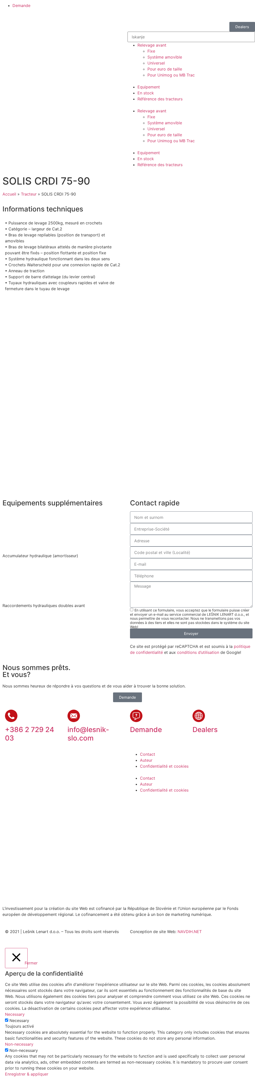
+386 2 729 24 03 (29, 733)
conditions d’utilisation (198, 652)
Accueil (9, 194)
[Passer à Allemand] (155, 7)
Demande (146, 729)
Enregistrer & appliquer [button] (26, 1074)
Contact (147, 754)
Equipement (148, 86)
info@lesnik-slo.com (88, 733)
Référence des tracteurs (160, 98)
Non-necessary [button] (19, 1044)
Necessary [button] (15, 1014)
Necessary (19, 1020)
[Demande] (136, 716)
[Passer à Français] (165, 7)
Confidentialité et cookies (164, 766)
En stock (145, 92)
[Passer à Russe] (174, 7)
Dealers (205, 729)
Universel (156, 63)
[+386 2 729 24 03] (11, 716)
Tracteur (29, 194)
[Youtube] (150, 805)
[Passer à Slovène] (136, 7)
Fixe (151, 51)
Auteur (146, 760)
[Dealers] (198, 716)
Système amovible (164, 57)
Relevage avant (151, 45)
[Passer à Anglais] (146, 7)
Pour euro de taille (164, 69)
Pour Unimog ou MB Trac (171, 74)
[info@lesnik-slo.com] (73, 716)
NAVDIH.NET (190, 931)
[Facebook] (136, 805)
